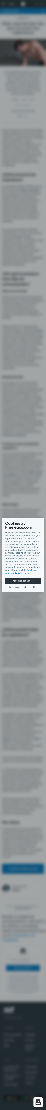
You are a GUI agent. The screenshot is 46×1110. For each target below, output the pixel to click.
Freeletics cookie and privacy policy (21, 571)
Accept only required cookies (23, 587)
